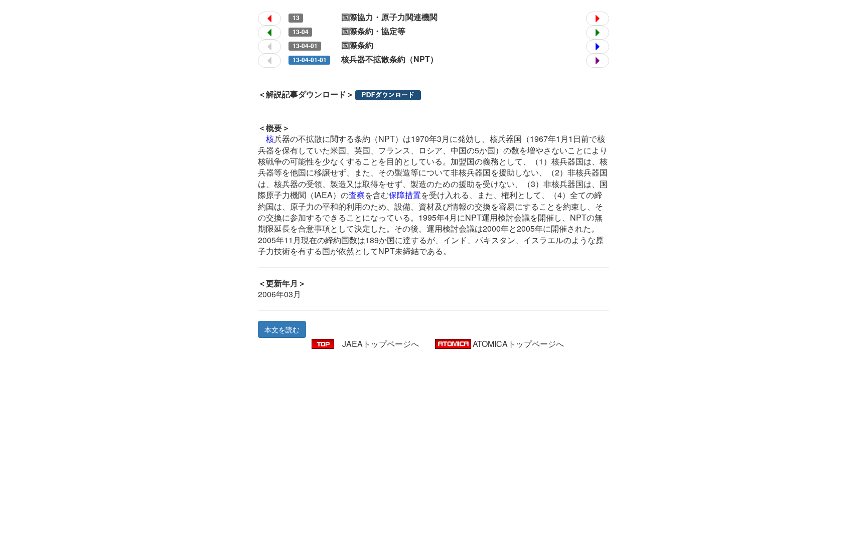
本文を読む (282, 329)
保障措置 (405, 195)
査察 (357, 195)
